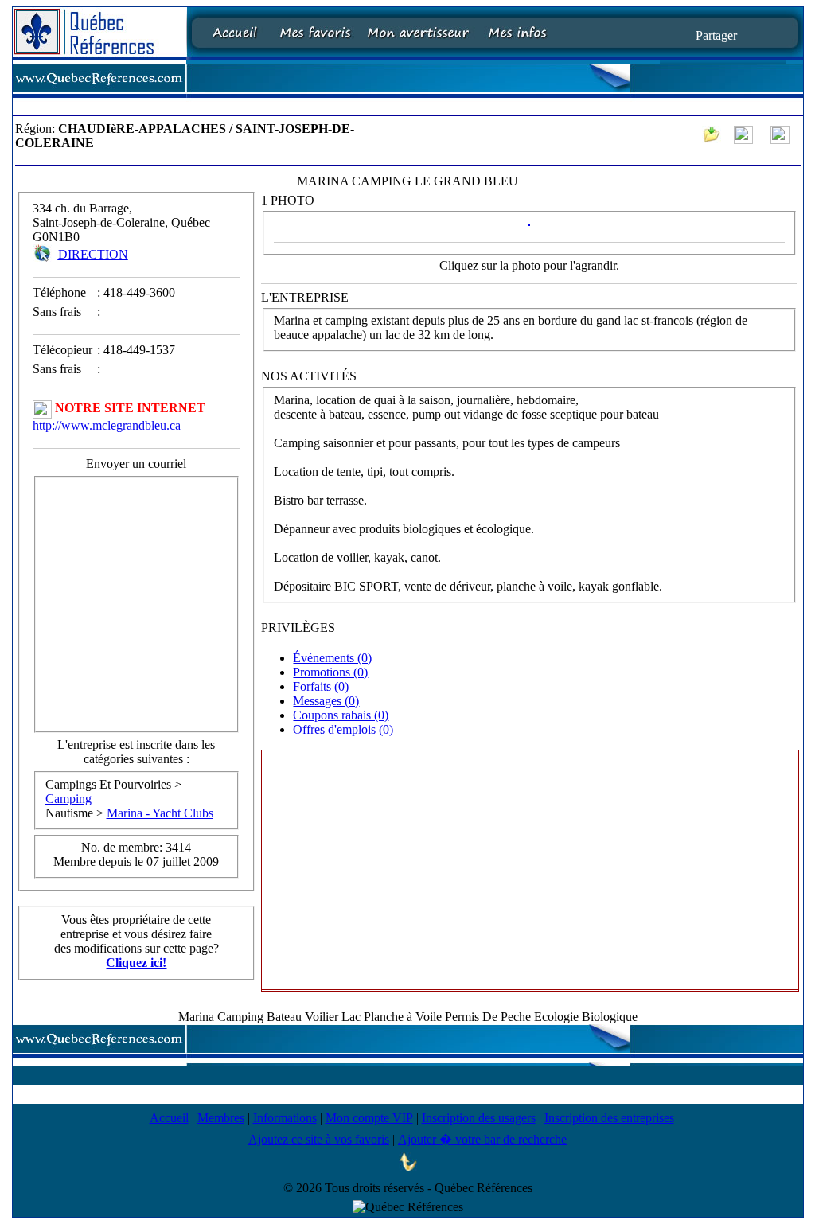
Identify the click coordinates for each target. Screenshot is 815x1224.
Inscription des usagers (479, 1118)
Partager (716, 35)
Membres (220, 1118)
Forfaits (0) (321, 686)
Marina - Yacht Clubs (160, 813)
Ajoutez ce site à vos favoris (318, 1139)
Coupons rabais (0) (340, 715)
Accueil (169, 1118)
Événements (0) (332, 658)
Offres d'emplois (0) (343, 729)
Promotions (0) (330, 672)
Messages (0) (326, 701)
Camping (68, 798)
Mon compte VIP (369, 1118)
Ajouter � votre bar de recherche (482, 1139)
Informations (285, 1118)
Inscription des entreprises (609, 1118)
